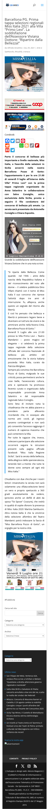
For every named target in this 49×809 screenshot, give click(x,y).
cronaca (26, 51)
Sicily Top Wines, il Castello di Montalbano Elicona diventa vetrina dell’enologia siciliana (25, 715)
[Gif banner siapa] (24, 128)
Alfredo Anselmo (14, 48)
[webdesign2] (24, 120)
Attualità (18, 51)
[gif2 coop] (24, 107)
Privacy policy (29, 758)
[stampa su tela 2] (24, 588)
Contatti (13, 758)
